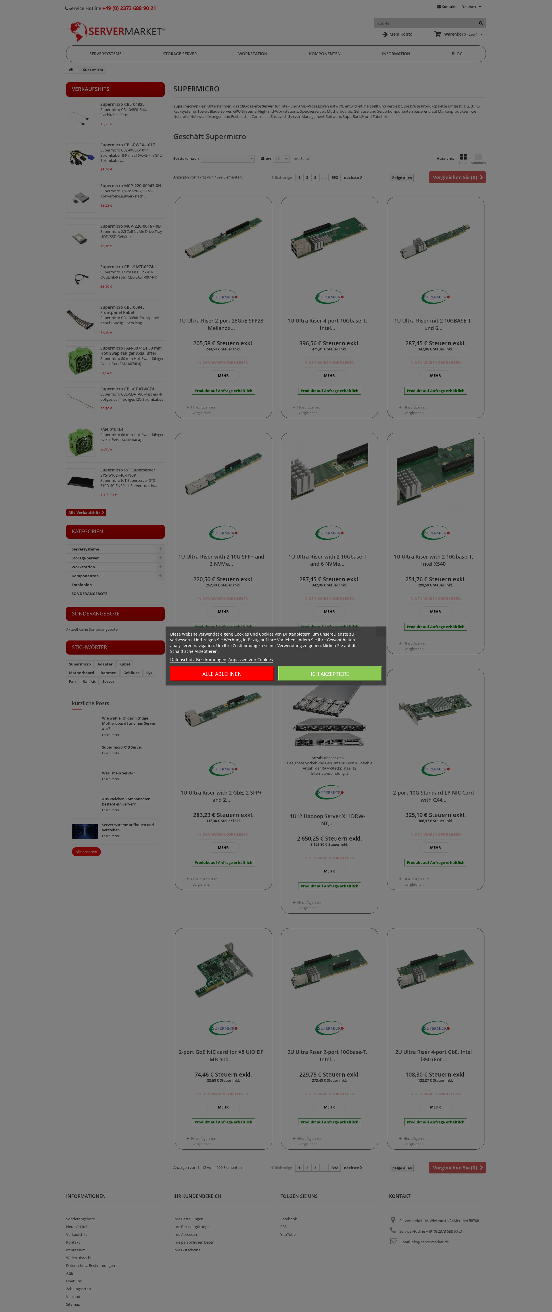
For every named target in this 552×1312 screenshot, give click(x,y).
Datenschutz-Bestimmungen (198, 659)
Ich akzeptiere (330, 673)
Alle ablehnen (222, 673)
